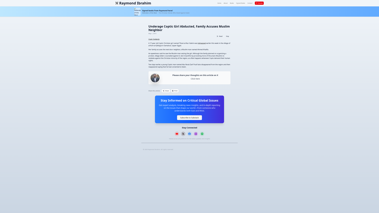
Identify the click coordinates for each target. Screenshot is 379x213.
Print (175, 91)
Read (220, 36)
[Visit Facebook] (189, 133)
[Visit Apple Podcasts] (195, 133)
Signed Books (240, 3)
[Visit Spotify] (202, 133)
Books (232, 3)
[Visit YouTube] (176, 133)
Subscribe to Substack (189, 117)
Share (167, 91)
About (226, 3)
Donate (260, 3)
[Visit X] (183, 133)
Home (219, 3)
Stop (227, 36)
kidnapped (202, 43)
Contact (249, 3)
